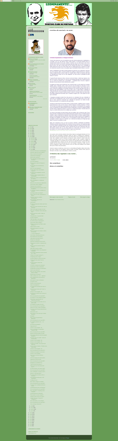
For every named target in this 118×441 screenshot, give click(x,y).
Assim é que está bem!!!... (35, 270)
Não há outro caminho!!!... (35, 157)
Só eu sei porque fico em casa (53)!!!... (37, 389)
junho (32, 147)
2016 (31, 417)
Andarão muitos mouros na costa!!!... (37, 396)
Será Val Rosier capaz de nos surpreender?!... (36, 200)
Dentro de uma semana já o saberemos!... (38, 182)
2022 (31, 133)
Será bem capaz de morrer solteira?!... (37, 152)
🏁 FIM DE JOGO (33, 84)
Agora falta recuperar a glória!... (36, 248)
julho (32, 146)
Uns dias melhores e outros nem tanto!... (38, 258)
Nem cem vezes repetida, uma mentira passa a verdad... (37, 272)
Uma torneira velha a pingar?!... (36, 222)
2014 (31, 420)
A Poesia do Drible (33, 67)
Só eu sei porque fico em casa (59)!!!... (37, 320)
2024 (31, 130)
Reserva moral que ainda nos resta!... (37, 333)
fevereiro (32, 409)
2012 (31, 424)
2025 (31, 128)
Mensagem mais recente (56, 197)
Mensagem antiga (85, 197)
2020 (31, 136)
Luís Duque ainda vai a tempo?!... (37, 192)
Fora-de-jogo (32, 83)
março (32, 407)
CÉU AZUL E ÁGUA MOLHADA (36, 107)
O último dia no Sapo (33, 72)
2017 (31, 416)
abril (32, 406)
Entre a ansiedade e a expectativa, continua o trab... (37, 330)
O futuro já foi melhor (33, 64)
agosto (32, 144)
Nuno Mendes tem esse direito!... (36, 236)
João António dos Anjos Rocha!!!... (37, 238)
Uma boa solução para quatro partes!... (38, 357)
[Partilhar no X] (65, 160)
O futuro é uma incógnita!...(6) (36, 291)
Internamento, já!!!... (34, 311)
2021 (31, 135)
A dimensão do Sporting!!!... (35, 155)
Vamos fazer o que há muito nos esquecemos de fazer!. (36, 300)
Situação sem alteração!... (35, 239)
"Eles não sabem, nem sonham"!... (37, 219)
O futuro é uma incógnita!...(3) (36, 341)
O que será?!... (33, 202)
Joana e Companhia (34, 79)
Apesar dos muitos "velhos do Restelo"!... (38, 307)
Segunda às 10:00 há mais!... (36, 359)
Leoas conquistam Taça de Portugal (36, 92)
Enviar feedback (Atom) (59, 199)
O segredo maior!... (34, 281)
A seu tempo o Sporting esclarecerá (37, 235)
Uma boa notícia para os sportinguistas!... (38, 150)
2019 (31, 412)
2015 (31, 419)
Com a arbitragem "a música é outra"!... (38, 371)
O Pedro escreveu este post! (35, 80)
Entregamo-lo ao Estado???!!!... (36, 362)
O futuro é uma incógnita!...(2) (36, 348)
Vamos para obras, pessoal (34, 76)
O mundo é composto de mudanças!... (37, 265)
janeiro (32, 410)
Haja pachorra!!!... (33, 326)
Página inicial (71, 197)
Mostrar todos (45, 98)
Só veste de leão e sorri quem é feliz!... (38, 368)
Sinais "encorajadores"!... (35, 284)
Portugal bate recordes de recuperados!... (38, 268)
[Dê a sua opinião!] (64, 160)
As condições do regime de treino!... (37, 304)
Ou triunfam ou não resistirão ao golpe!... (38, 297)
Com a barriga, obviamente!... (36, 404)
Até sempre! (32, 68)
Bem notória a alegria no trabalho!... (37, 381)
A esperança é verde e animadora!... (37, 266)
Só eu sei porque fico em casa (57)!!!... (37, 350)
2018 (31, 414)
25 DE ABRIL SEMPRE (34, 108)
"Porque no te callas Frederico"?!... (37, 255)
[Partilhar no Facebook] (66, 160)
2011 (31, 425)
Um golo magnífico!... (34, 217)
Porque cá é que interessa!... (36, 283)
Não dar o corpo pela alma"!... (36, 373)
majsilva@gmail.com (32, 433)
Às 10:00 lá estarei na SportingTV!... (37, 220)
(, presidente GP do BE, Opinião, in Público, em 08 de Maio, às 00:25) (63, 130)
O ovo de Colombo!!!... (34, 161)
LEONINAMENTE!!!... (34, 103)
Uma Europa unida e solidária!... (36, 184)
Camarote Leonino (33, 71)
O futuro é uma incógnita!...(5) (36, 327)
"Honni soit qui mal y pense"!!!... (36, 364)
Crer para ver (32, 88)
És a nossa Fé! (33, 87)
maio (32, 149)
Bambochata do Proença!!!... (35, 274)
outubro (32, 141)
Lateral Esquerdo (33, 95)
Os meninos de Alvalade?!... (35, 324)
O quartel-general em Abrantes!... (36, 393)
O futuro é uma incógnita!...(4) (36, 340)
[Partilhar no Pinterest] (67, 160)
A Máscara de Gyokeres (34, 91)
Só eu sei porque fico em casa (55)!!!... (37, 370)
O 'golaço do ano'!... (34, 380)
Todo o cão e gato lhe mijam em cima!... (38, 209)
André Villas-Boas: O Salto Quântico (36, 96)
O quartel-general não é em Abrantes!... (38, 387)
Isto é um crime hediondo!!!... (36, 168)
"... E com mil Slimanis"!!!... (35, 233)
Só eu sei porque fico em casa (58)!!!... (37, 331)
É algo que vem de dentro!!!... (36, 186)
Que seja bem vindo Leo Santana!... (37, 280)
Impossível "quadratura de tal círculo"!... (38, 241)
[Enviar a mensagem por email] (63, 160)
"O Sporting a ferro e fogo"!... (36, 256)
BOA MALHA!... (32, 104)
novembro (33, 139)
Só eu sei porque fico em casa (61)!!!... (37, 295)
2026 (31, 127)
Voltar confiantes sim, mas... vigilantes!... (38, 275)
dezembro (33, 138)
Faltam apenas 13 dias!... (35, 226)
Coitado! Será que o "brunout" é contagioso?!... (36, 399)
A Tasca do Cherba (33, 75)
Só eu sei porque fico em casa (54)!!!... (37, 383)
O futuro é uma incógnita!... (35, 353)
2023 (31, 131)
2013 (31, 422)
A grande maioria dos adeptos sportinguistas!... (36, 198)
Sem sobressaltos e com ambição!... (37, 400)
